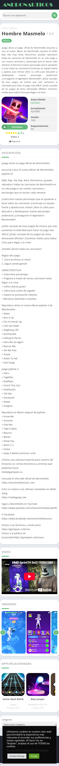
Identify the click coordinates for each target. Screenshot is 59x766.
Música (13, 28)
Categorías (7, 719)
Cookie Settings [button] (16, 756)
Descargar (17, 127)
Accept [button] (34, 756)
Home (5, 28)
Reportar (15, 141)
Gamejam (35, 102)
